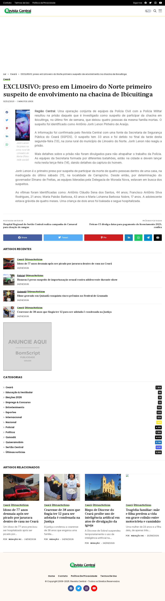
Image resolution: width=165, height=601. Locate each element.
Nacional (83, 422)
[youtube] (160, 3)
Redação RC (15, 539)
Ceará (13, 74)
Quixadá (83, 437)
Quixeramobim (83, 442)
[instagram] (155, 3)
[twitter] (150, 3)
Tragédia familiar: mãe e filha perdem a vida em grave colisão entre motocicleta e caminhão (143, 516)
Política (83, 432)
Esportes (83, 412)
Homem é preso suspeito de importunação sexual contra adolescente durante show (67, 279)
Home (51, 576)
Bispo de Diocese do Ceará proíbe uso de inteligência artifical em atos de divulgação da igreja (102, 517)
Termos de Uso (108, 576)
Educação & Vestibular (83, 392)
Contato (63, 576)
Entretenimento (83, 407)
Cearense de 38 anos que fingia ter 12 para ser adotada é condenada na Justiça (64, 312)
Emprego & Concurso (83, 402)
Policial (83, 427)
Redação (54, 539)
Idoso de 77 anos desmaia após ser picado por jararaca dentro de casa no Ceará (64, 263)
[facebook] (146, 3)
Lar (4, 74)
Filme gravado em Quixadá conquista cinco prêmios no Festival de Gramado (62, 295)
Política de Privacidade (84, 576)
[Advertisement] (82, 40)
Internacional (83, 417)
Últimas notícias (83, 452)
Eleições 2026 (83, 397)
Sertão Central (83, 447)
